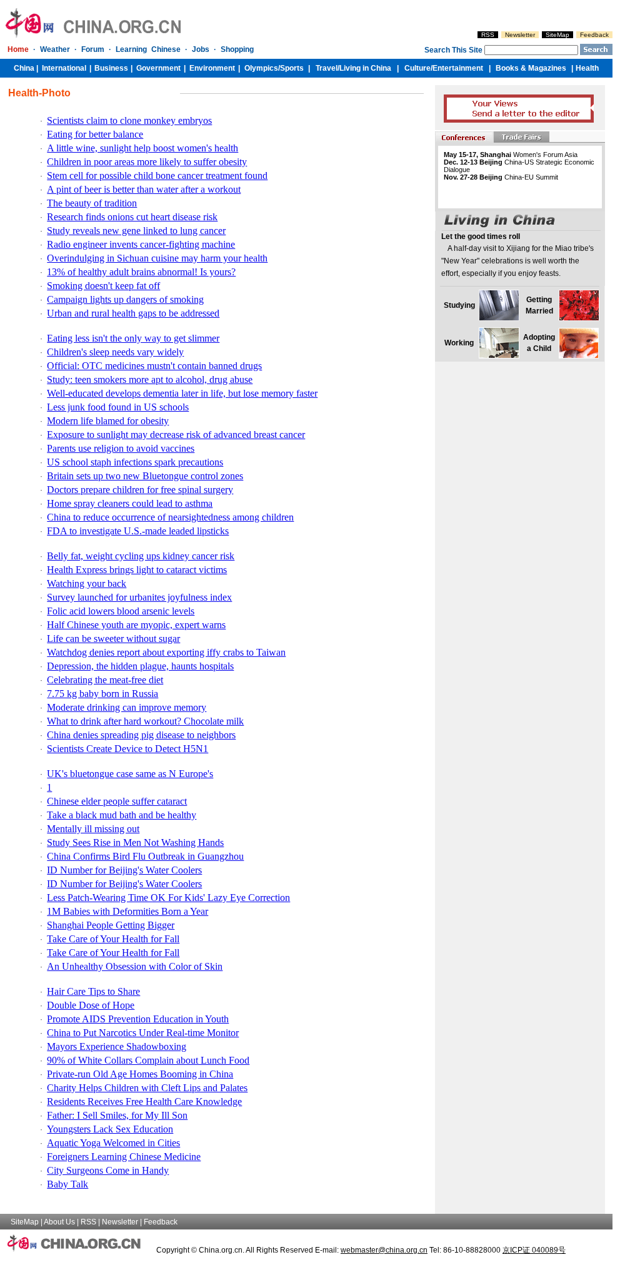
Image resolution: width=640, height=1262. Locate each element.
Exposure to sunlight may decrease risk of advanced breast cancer (176, 434)
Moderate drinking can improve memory (126, 707)
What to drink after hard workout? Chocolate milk (145, 721)
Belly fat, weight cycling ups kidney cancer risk (140, 556)
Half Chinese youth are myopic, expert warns (136, 624)
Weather (55, 49)
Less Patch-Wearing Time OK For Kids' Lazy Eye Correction (168, 897)
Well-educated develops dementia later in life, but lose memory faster (182, 393)
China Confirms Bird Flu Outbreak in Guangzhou (145, 856)
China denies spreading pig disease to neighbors (141, 735)
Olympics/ (262, 68)
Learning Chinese (148, 49)
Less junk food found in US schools (118, 407)
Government (158, 68)
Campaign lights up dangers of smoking (125, 299)
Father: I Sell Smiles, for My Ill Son (117, 1115)
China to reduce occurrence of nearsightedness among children (170, 517)
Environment (212, 68)
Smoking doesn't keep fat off (103, 285)
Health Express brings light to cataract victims (137, 569)
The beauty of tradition (92, 203)
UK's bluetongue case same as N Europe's (130, 773)
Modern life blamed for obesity (108, 420)
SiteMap (557, 34)
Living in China (365, 68)
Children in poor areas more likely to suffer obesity (147, 161)
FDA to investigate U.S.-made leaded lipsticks (138, 531)
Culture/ (418, 68)
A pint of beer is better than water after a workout (144, 189)
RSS (487, 34)
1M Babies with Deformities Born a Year (127, 911)
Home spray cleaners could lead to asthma (129, 503)
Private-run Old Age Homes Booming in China (140, 1074)
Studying (459, 305)
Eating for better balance (95, 134)
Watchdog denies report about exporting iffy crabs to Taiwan (166, 652)
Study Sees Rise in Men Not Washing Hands (135, 842)
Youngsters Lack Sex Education (110, 1129)
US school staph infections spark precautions (135, 462)
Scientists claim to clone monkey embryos (129, 120)
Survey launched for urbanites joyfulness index (139, 597)
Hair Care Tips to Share (93, 991)
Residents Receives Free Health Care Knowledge (144, 1101)
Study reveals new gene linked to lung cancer (136, 230)
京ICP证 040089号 (534, 1250)
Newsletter (520, 34)
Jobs (200, 49)
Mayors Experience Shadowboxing (116, 1046)
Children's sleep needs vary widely (115, 352)
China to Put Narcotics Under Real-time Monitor (143, 1032)
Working (459, 342)
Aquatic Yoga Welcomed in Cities (113, 1142)
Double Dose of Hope (90, 1005)
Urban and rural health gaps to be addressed (133, 313)
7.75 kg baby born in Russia (102, 693)
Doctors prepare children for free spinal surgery (140, 489)
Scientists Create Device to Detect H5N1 (127, 748)
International (64, 68)
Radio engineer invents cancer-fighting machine (141, 244)
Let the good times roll (480, 236)
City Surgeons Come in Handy (108, 1170)
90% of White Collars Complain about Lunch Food (148, 1060)
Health (587, 68)
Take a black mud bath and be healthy (121, 815)
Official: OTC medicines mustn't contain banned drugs (154, 365)
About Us (59, 1222)
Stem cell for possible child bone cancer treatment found (157, 175)
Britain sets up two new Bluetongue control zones (145, 476)
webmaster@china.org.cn (384, 1250)
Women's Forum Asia (511, 154)
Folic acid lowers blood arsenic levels (120, 611)
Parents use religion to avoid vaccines (120, 448)
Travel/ (327, 68)
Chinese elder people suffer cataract (117, 801)
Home (18, 49)
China (24, 68)
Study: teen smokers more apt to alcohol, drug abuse (149, 379)
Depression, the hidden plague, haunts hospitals (140, 666)
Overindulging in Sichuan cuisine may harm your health (157, 258)
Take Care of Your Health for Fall (113, 939)
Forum (92, 49)
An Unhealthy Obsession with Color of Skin (134, 966)
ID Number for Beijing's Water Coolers (124, 870)
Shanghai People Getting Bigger (110, 925)
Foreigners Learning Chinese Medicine (124, 1156)
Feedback (594, 34)
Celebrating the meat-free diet (105, 679)
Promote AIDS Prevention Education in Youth (138, 1019)
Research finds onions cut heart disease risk (132, 216)
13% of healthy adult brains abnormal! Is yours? (141, 272)
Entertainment (457, 68)
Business (111, 68)
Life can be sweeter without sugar (113, 638)
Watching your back (86, 583)
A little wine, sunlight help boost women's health (142, 148)
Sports (292, 68)
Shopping (237, 49)
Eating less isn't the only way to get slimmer (133, 338)
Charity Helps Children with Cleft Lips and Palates (147, 1087)
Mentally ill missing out (93, 828)
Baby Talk (67, 1184)
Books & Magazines (531, 68)
